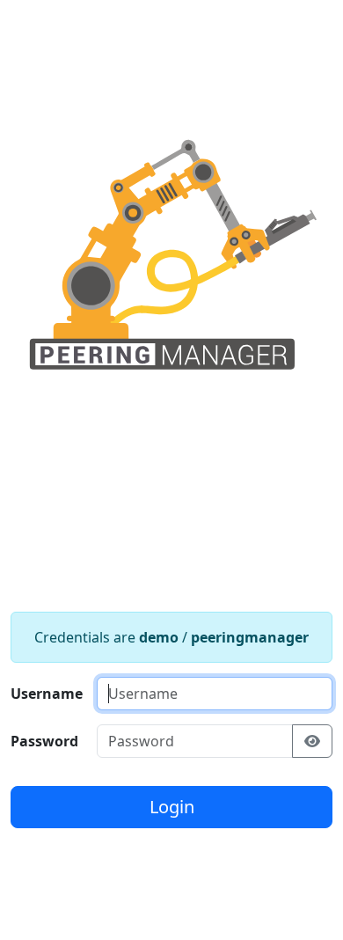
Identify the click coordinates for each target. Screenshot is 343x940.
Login (172, 807)
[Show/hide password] (312, 741)
